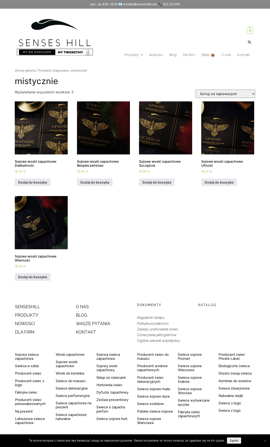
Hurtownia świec (109, 385)
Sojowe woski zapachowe (66, 364)
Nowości (156, 54)
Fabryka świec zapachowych (189, 414)
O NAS (82, 306)
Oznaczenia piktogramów (157, 335)
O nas (226, 54)
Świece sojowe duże (154, 396)
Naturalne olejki (231, 396)
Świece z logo (230, 403)
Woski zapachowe (70, 355)
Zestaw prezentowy (112, 400)
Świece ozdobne (150, 404)
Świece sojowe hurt (111, 419)
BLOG (81, 315)
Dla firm (189, 54)
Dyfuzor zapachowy (112, 392)
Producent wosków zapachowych (152, 368)
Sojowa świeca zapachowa (27, 357)
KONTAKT (86, 332)
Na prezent (24, 411)
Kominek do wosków (235, 381)
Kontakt (243, 54)
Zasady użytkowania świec (157, 329)
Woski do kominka (70, 373)
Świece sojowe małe (154, 389)
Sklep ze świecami (111, 378)
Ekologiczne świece (234, 366)
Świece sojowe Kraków (190, 380)
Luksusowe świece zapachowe (30, 421)
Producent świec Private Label (232, 357)
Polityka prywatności (153, 324)
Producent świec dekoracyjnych (150, 380)
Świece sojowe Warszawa (149, 421)
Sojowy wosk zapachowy (106, 368)
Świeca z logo (230, 411)
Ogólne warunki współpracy (158, 341)
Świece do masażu (70, 381)
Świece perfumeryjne (73, 396)
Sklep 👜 (208, 54)
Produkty (131, 54)
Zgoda (234, 440)
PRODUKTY (26, 315)
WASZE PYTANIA (93, 323)
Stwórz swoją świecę (235, 373)
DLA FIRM (24, 332)
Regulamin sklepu (150, 318)
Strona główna (25, 70)
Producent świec (28, 373)
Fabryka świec (26, 392)
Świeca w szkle (27, 366)
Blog (173, 54)
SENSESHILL (27, 306)
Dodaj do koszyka (32, 182)
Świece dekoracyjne (72, 388)
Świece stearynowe (234, 388)
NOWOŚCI (25, 323)
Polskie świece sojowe (155, 411)
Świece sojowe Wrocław (190, 391)
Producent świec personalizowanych (30, 402)
